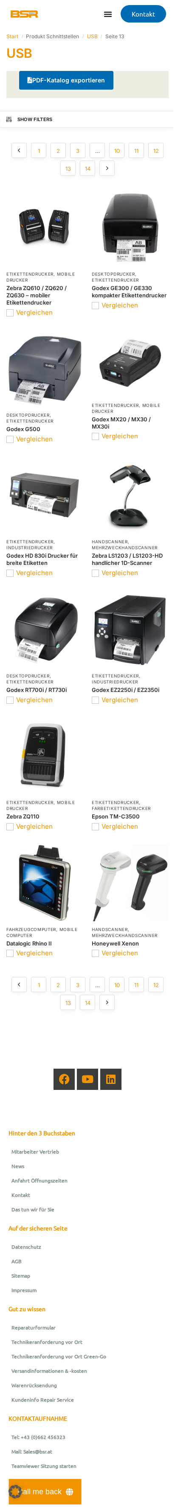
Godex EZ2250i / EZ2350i (125, 689)
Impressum (24, 1290)
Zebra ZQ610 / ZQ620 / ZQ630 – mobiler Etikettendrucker (36, 295)
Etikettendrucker (30, 274)
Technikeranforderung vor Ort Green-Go (58, 1356)
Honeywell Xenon (115, 943)
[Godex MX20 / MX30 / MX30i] (130, 363)
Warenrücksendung (34, 1385)
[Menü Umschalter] (108, 14)
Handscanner (110, 541)
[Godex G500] (44, 368)
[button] (15, 1491)
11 (136, 150)
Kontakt (20, 1194)
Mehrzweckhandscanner (125, 547)
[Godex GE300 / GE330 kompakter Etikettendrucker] (130, 227)
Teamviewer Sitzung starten (43, 1465)
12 (156, 150)
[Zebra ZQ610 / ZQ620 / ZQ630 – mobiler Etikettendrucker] (44, 227)
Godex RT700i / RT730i (36, 689)
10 (117, 150)
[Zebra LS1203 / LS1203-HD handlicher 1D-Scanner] (130, 495)
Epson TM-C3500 (116, 816)
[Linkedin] (110, 1079)
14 (87, 168)
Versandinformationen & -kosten (49, 1370)
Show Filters (35, 119)
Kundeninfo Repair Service (42, 1399)
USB (92, 36)
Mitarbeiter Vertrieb (35, 1151)
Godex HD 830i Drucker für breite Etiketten (42, 559)
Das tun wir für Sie (32, 1209)
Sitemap (20, 1275)
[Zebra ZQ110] (44, 755)
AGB (16, 1261)
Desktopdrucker (113, 274)
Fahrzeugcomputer (31, 929)
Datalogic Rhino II (29, 943)
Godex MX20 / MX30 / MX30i (121, 423)
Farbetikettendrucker (121, 808)
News (17, 1166)
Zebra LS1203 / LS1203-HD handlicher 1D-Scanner (127, 559)
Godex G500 (23, 429)
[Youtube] (87, 1079)
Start (12, 36)
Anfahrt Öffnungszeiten (39, 1180)
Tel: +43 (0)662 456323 (38, 1437)
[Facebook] (64, 1079)
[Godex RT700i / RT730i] (44, 629)
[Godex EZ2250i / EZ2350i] (130, 629)
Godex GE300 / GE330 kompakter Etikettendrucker (129, 292)
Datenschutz (26, 1246)
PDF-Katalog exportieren (68, 80)
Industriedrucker (29, 547)
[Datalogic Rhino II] (44, 882)
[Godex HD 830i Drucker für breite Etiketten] (44, 495)
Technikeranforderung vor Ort (46, 1341)
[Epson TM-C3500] (130, 755)
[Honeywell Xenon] (130, 882)
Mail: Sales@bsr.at (31, 1451)
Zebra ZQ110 (23, 816)
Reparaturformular (33, 1327)
